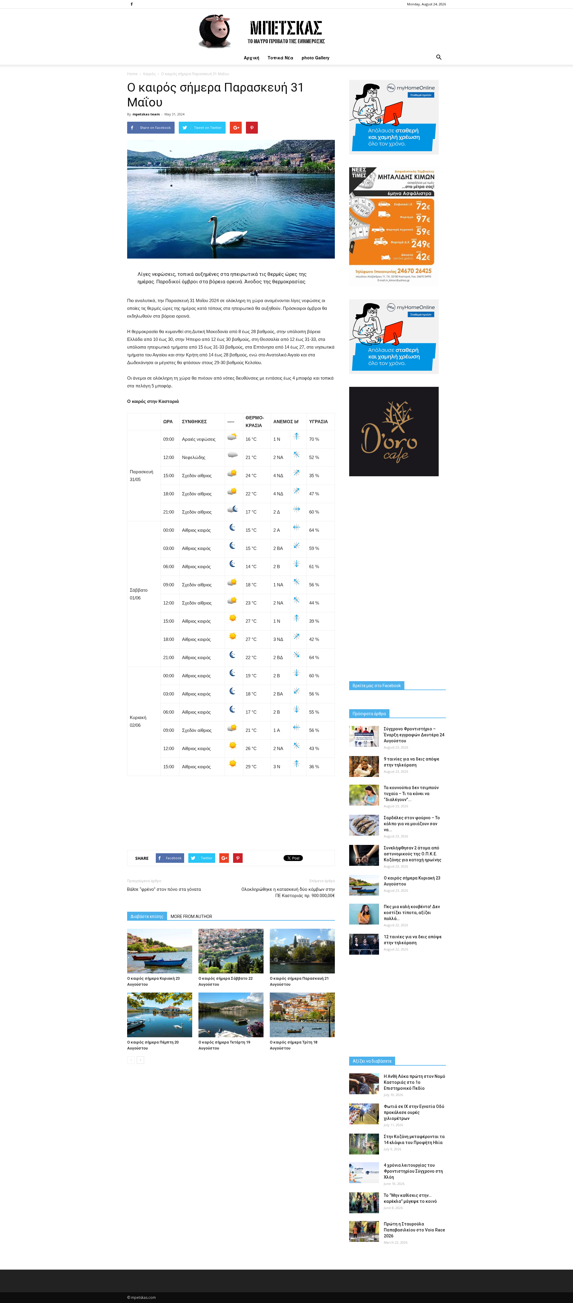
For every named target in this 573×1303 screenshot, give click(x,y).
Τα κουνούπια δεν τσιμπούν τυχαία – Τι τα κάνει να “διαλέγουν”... (411, 793)
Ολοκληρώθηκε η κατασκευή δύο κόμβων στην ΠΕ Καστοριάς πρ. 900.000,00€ (288, 892)
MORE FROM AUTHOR (191, 916)
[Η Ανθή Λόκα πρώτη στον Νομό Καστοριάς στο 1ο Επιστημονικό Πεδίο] (364, 1083)
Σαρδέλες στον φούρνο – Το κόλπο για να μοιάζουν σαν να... (412, 823)
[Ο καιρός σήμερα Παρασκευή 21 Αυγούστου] (302, 951)
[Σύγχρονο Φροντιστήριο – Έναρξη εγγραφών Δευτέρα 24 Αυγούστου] (364, 736)
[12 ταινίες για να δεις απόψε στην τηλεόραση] (364, 944)
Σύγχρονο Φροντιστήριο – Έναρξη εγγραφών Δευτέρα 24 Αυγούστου (414, 735)
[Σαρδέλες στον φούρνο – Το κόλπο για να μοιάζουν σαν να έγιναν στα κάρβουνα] (364, 825)
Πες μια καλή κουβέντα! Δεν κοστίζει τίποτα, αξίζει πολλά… (412, 912)
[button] (439, 57)
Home (132, 73)
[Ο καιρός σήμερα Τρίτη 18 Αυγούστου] (302, 1015)
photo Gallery (315, 58)
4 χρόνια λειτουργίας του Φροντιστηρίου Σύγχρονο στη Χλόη (413, 1171)
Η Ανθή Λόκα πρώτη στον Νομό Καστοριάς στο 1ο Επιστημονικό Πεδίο (414, 1082)
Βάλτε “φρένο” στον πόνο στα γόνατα (164, 889)
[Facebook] (131, 4)
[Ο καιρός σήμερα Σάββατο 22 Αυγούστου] (231, 951)
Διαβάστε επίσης (147, 916)
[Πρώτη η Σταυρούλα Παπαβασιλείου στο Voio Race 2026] (364, 1231)
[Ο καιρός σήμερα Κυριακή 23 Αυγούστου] (159, 951)
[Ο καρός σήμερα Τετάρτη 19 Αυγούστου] (231, 1015)
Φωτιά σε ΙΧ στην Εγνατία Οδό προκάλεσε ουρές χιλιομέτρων (414, 1112)
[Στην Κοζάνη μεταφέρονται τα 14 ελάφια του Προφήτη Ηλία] (364, 1144)
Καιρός (149, 73)
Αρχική (251, 58)
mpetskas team (146, 114)
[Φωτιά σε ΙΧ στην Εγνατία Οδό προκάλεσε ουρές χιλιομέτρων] (364, 1113)
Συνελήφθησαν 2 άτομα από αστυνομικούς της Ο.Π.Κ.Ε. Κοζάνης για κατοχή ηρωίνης (412, 854)
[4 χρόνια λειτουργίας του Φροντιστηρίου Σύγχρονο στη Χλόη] (364, 1172)
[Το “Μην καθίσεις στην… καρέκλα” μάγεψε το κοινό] (364, 1202)
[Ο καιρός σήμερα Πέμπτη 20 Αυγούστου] (159, 1015)
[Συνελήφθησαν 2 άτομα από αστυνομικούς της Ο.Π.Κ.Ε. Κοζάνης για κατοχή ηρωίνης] (364, 855)
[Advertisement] (230, 810)
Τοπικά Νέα (280, 58)
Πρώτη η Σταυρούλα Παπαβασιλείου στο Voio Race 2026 (414, 1230)
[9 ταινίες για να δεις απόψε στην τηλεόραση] (364, 766)
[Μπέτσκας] (286, 29)
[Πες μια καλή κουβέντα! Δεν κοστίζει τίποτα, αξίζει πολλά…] (364, 914)
